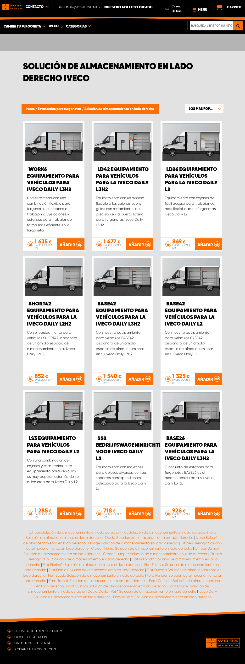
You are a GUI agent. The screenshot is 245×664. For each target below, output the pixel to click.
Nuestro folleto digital (128, 7)
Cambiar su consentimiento (36, 649)
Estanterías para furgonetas (60, 109)
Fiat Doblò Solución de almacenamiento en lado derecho (96, 570)
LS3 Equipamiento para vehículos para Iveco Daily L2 (53, 445)
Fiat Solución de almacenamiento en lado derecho (164, 532)
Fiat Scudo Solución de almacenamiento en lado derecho (96, 575)
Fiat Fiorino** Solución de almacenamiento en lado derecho (92, 565)
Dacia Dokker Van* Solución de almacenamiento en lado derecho (142, 591)
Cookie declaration (29, 637)
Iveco (30, 109)
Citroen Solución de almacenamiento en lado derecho (74, 532)
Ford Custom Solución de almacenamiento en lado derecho (116, 586)
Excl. (178, 11)
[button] (204, 108)
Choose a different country (37, 631)
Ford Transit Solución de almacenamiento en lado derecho (97, 581)
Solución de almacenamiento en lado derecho (119, 109)
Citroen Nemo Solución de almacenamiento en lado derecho (141, 548)
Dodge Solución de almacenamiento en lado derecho (133, 543)
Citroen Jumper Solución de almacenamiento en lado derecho (155, 554)
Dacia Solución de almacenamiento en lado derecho (149, 537)
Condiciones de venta (31, 643)
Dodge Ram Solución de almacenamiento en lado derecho (162, 597)
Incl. (178, 7)
